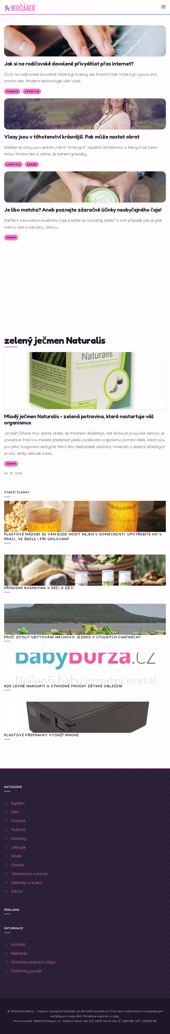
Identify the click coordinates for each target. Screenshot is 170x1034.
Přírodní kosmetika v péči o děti (39, 588)
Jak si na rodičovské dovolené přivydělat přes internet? (69, 63)
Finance (12, 91)
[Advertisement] (85, 276)
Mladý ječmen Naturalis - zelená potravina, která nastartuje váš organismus (79, 419)
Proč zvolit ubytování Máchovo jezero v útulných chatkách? (72, 637)
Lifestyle (32, 91)
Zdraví (31, 164)
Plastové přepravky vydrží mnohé (41, 735)
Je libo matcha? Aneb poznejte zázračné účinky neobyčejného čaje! (83, 209)
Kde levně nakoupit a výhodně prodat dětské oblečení (63, 686)
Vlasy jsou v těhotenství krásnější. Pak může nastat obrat (71, 136)
